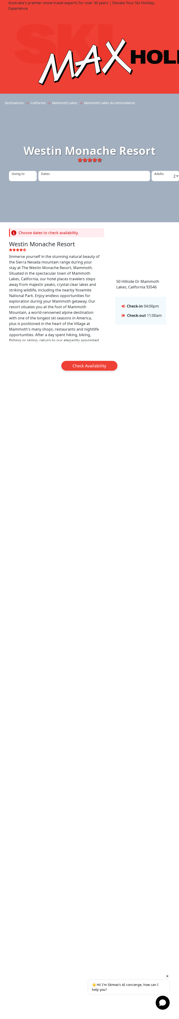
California (38, 103)
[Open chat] (163, 1003)
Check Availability (89, 366)
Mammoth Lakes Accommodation (109, 103)
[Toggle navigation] (161, 54)
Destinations (15, 103)
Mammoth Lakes (65, 103)
